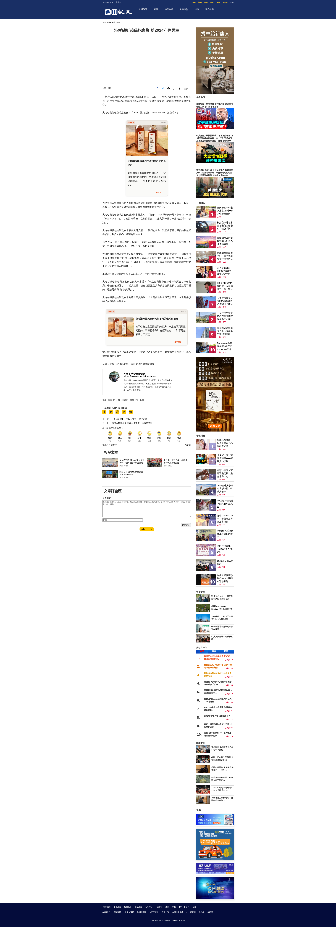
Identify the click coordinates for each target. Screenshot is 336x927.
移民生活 (169, 9)
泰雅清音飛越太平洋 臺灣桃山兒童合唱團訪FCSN (225, 256)
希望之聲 (165, 912)
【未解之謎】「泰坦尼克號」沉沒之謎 (129, 419)
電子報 (225, 2)
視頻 (197, 9)
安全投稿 (149, 907)
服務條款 (128, 907)
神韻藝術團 (141, 912)
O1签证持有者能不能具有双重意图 (225, 503)
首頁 (104, 22)
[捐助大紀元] (215, 873)
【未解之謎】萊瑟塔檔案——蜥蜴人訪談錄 (225, 458)
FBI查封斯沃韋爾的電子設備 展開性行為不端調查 (225, 286)
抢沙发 (188, 444)
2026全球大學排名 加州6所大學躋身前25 (225, 488)
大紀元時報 (154, 912)
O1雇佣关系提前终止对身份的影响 (225, 534)
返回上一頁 (147, 529)
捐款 (212, 2)
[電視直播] (215, 898)
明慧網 (193, 912)
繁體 (232, 2)
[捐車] (215, 859)
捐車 (206, 2)
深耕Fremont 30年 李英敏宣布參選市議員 (225, 518)
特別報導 (112, 22)
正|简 (186, 88)
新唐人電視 (129, 912)
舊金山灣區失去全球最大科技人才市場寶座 (225, 240)
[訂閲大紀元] (215, 824)
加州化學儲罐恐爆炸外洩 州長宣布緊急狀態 (225, 578)
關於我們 (107, 907)
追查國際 (118, 912)
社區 (156, 9)
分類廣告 (184, 9)
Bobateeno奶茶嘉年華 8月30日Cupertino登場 (224, 346)
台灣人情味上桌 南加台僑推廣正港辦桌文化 (132, 423)
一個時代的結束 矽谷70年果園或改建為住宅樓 (225, 316)
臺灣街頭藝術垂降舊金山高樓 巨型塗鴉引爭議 (225, 331)
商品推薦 (209, 9)
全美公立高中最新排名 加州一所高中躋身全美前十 (225, 210)
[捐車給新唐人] (215, 93)
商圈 (218, 2)
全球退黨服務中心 (179, 912)
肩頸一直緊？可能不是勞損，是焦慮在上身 (225, 473)
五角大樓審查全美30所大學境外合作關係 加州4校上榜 (225, 301)
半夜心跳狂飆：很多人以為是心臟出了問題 (225, 443)
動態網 (201, 912)
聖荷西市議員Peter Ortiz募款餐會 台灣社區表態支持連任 (132, 463)
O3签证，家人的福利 (225, 562)
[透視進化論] (215, 431)
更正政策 (117, 907)
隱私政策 (138, 907)
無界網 (210, 912)
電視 (194, 2)
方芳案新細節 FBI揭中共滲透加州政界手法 (224, 271)
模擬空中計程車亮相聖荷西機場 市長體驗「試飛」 (225, 225)
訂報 (200, 2)
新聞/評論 (142, 9)
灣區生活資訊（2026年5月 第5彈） (225, 549)
